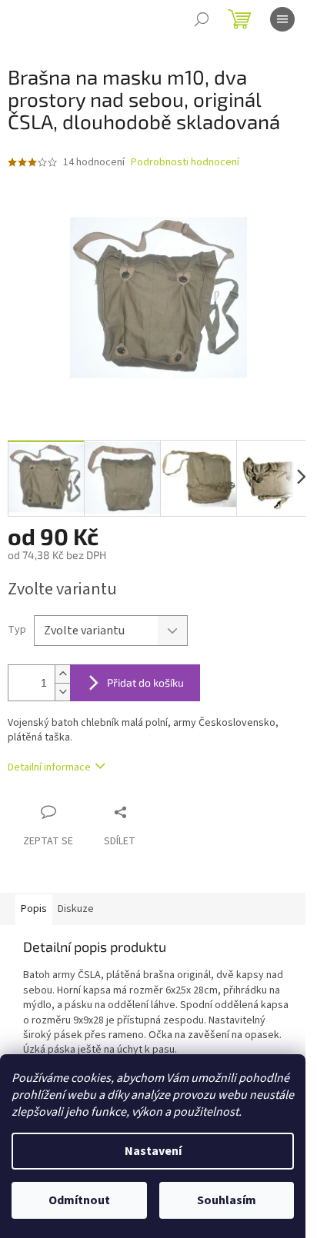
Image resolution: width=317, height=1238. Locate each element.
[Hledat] (201, 19)
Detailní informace (49, 767)
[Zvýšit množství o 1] (62, 674)
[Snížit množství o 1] (62, 692)
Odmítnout (79, 1200)
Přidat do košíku (145, 682)
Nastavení (153, 1151)
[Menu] (282, 19)
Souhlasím (226, 1200)
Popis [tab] (34, 909)
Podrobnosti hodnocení (185, 162)
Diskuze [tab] (76, 909)
